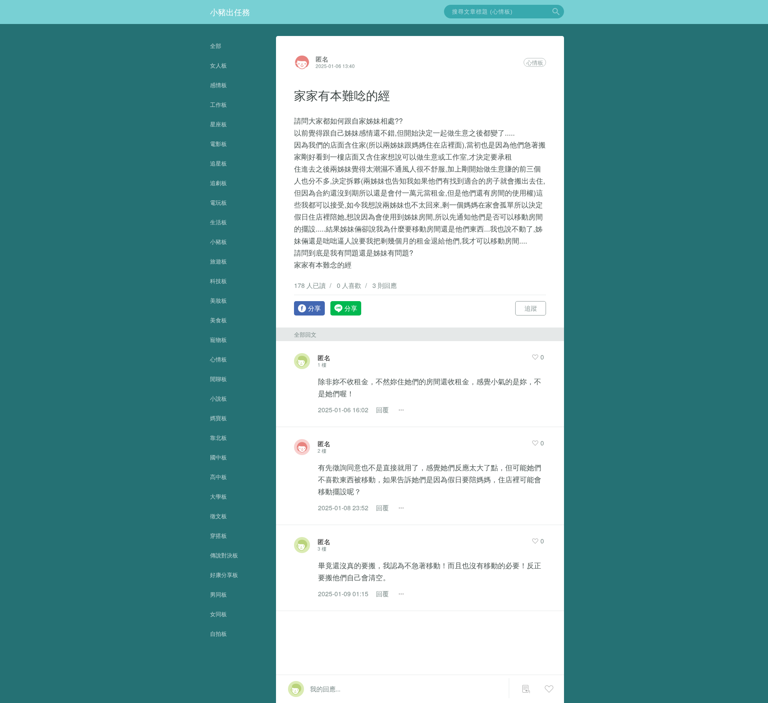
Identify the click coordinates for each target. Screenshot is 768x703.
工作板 (218, 104)
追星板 (218, 163)
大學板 (218, 496)
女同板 (218, 614)
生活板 (218, 222)
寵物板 (218, 340)
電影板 (218, 144)
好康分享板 (224, 575)
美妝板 (218, 300)
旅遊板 (218, 261)
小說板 (218, 398)
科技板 (218, 281)
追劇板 (218, 183)
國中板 (218, 457)
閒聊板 (218, 379)
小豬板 (218, 242)
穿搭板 (218, 535)
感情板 (218, 85)
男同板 (218, 594)
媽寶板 (218, 418)
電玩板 (218, 202)
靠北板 (218, 437)
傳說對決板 (224, 555)
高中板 (218, 477)
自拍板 (218, 633)
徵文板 (218, 516)
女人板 (218, 65)
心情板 (218, 359)
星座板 (218, 124)
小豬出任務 (230, 12)
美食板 (218, 320)
